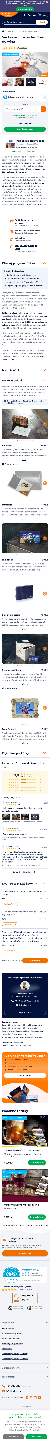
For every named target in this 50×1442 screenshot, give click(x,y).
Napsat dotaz (25, 1012)
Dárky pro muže (8, 1031)
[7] (30, 440)
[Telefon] (29, 15)
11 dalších (10, 1156)
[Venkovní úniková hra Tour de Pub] (25, 1185)
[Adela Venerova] (6, 816)
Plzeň (17, 1045)
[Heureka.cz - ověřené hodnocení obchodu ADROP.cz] (25, 1282)
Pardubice (24, 1045)
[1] (25, 424)
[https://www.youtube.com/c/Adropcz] (35, 1397)
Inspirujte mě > (25, 9)
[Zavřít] (47, 2)
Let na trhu (20, 238)
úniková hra (24, 189)
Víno (21, 1037)
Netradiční (6, 1034)
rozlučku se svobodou (36, 204)
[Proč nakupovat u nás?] (12, 221)
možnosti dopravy (31, 151)
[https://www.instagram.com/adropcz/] (31, 1397)
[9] (33, 554)
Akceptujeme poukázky (12, 1343)
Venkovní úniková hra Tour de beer (22, 1150)
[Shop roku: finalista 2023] (15, 1308)
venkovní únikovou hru (22, 163)
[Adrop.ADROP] (3, 31)
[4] (23, 440)
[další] (45, 424)
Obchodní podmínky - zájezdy (15, 1359)
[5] (26, 440)
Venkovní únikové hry (10, 1037)
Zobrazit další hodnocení (24, 872)
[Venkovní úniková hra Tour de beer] (25, 1130)
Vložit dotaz (35, 960)
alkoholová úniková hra (17, 313)
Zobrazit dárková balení (26, 147)
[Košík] (34, 15)
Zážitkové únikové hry (33, 1037)
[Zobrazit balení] (10, 148)
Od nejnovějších (10, 797)
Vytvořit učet (25, 1253)
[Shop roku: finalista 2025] (25, 1297)
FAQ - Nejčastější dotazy (12, 1333)
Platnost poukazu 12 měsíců (27, 230)
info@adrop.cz (13, 1391)
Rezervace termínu (10, 1338)
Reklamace (7, 1348)
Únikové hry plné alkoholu (21, 1034)
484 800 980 (13, 1385)
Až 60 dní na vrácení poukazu (24, 221)
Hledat (42, 22)
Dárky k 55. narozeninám (11, 1028)
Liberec (5, 1045)
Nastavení (13, 1436)
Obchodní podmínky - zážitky (15, 1354)
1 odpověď (8, 904)
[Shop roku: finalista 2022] (34, 1308)
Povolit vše (36, 1436)
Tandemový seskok (24, 1225)
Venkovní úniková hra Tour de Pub (21, 1204)
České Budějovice (32, 1154)
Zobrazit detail (37, 1162)
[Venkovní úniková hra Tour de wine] (7, 82)
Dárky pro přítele (22, 1031)
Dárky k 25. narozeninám (11, 1025)
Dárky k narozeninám (31, 1028)
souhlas (25, 1424)
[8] (32, 440)
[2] (19, 440)
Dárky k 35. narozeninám (32, 1025)
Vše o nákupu (8, 1328)
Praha (11, 1045)
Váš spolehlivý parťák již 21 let (26, 247)
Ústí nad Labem (19, 1154)
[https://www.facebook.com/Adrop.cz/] (27, 1397)
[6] (28, 440)
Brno (31, 1045)
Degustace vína (37, 1031)
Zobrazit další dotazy (11, 960)
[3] (21, 440)
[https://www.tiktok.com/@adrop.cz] (39, 1397)
